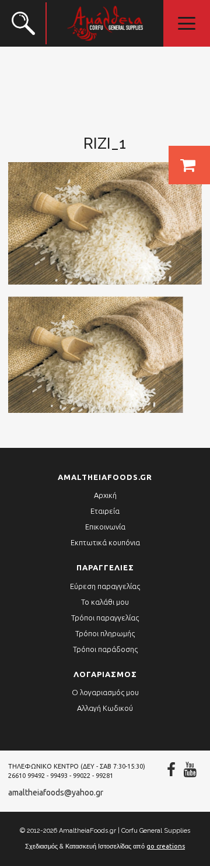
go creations (165, 846)
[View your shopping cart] (189, 165)
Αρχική (105, 495)
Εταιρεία (105, 511)
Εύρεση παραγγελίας (105, 586)
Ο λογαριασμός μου (105, 692)
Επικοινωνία (105, 527)
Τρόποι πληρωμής (105, 633)
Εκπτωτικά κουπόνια (105, 542)
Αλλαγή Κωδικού (105, 708)
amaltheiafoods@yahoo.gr (55, 792)
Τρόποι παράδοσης (105, 649)
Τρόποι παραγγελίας (105, 617)
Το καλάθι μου (105, 602)
